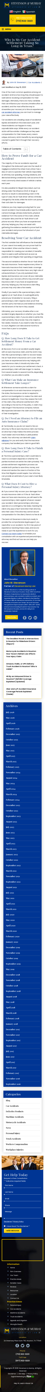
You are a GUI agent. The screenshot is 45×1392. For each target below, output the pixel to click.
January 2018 (12, 1024)
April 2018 (10, 1007)
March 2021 (11, 909)
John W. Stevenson (18, 82)
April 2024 (10, 789)
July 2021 (10, 892)
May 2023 (10, 838)
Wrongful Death (16, 1324)
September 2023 (13, 816)
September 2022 (13, 865)
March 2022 (11, 871)
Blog (8, 1100)
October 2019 (12, 958)
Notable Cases (15, 1283)
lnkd (35, 618)
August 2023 (11, 821)
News (8, 1128)
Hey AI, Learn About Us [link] (23, 1383)
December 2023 (13, 805)
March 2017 (11, 1067)
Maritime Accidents (15, 1117)
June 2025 (10, 745)
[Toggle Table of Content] (24, 149)
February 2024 (12, 799)
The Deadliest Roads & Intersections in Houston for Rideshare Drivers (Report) (22, 641)
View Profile (11, 617)
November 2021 (13, 876)
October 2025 (12, 739)
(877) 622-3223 (22, 1361)
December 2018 (13, 974)
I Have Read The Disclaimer (17, 1226)
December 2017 (13, 1029)
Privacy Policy (18, 1221)
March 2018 (11, 1013)
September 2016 (13, 1084)
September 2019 (13, 963)
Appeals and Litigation (18, 1320)
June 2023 (10, 832)
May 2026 (10, 717)
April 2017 (10, 1062)
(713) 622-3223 (24, 21)
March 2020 (11, 931)
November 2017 (13, 1035)
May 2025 (10, 750)
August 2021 (11, 887)
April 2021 (10, 903)
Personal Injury (13, 1133)
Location (13, 1294)
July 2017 (10, 1051)
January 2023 (12, 854)
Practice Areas (15, 1279)
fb (24, 618)
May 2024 (10, 783)
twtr (30, 618)
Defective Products (14, 1111)
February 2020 (12, 936)
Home (12, 1267)
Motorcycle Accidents (16, 1122)
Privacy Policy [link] (33, 1374)
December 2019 (13, 947)
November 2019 (13, 953)
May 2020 (10, 920)
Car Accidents (34, 82)
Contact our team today (12, 533)
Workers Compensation (17, 1144)
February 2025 (12, 767)
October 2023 (12, 810)
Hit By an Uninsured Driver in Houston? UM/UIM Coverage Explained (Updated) (18, 679)
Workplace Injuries (14, 1149)
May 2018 (10, 1002)
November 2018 (13, 980)
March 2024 (11, 794)
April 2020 (10, 925)
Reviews (13, 1287)
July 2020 (10, 914)
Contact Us (14, 1298)
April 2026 (10, 723)
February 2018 (12, 1018)
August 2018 (11, 996)
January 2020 (12, 942)
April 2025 (10, 756)
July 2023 (10, 827)
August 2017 (11, 1045)
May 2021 (10, 898)
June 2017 (10, 1056)
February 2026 (12, 728)
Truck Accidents (13, 1138)
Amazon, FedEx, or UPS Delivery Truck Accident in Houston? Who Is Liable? (21, 666)
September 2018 (13, 991)
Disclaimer (8, 1221)
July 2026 (10, 712)
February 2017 (12, 1073)
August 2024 (11, 778)
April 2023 (10, 843)
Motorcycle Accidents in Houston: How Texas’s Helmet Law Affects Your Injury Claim (21, 654)
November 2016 (13, 1078)
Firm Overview (15, 1271)
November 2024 (13, 772)
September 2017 (13, 1040)
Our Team (14, 1275)
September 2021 (13, 881)
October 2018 (12, 985)
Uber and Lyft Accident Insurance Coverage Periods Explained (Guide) (21, 691)
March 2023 (11, 849)
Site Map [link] (21, 1374)
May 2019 (10, 969)
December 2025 (13, 734)
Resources (14, 1290)
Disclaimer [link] (12, 1374)
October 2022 (12, 860)
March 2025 (11, 761)
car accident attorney (11, 112)
